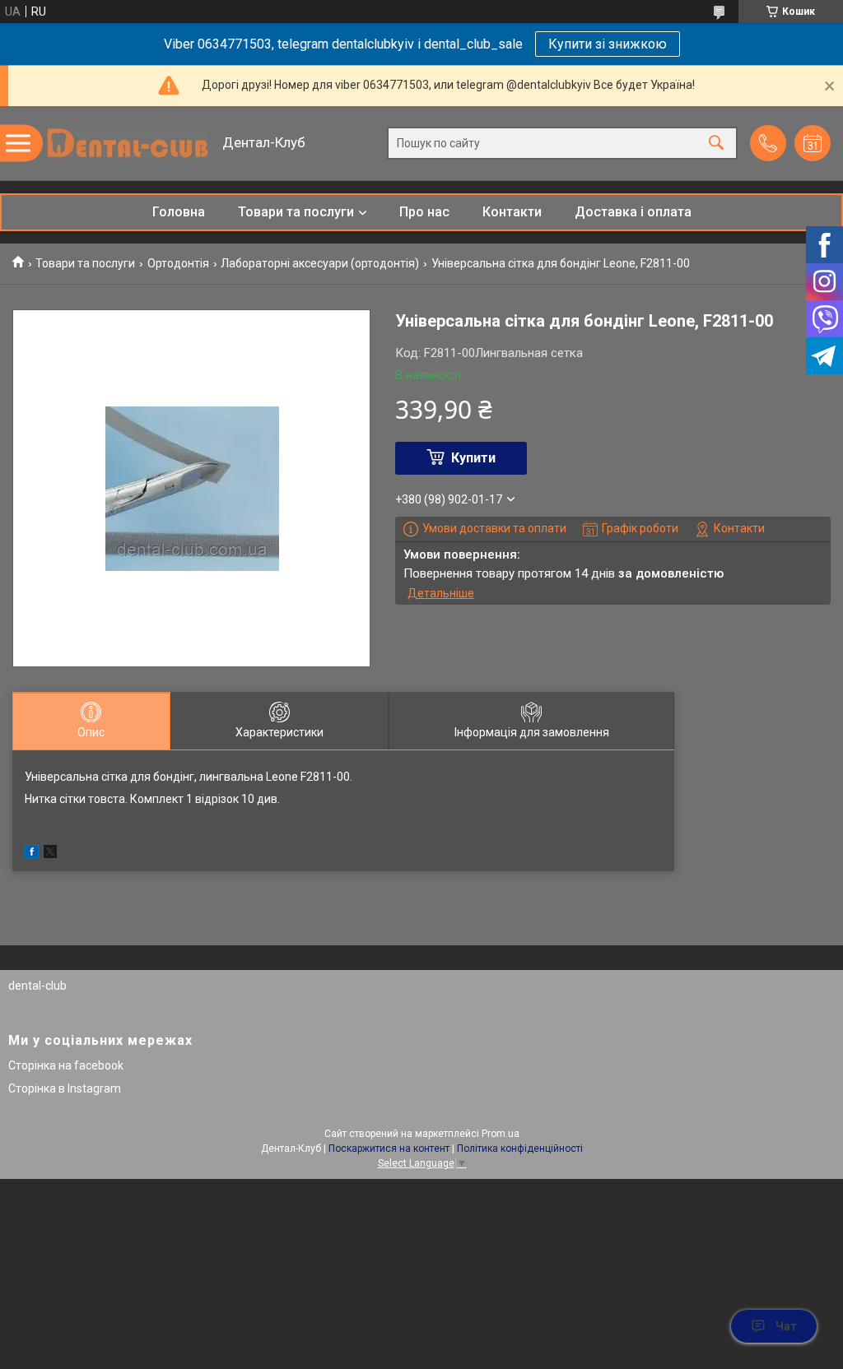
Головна (178, 212)
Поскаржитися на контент (388, 1148)
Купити (473, 458)
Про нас (424, 212)
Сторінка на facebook (65, 1065)
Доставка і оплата (633, 212)
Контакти (512, 212)
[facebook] (32, 854)
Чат (786, 1326)
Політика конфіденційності (520, 1148)
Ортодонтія (178, 263)
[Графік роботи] (812, 143)
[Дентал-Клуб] (127, 143)
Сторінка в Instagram (64, 1088)
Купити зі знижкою (607, 44)
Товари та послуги (296, 212)
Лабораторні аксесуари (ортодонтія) (320, 263)
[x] (50, 854)
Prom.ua (500, 1133)
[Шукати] (716, 143)
